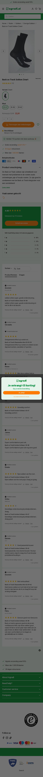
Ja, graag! (21, 393)
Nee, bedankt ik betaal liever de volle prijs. (21, 396)
